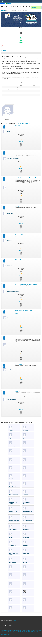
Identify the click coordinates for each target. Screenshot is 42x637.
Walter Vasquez (25, 594)
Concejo (10, 632)
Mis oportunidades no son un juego (23, 310)
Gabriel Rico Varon (12, 478)
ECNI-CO (17, 206)
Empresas (19, 631)
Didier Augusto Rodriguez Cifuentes (13, 291)
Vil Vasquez (9, 317)
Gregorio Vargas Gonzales (13, 486)
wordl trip (17, 391)
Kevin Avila (11, 537)
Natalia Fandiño (25, 562)
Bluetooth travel (19, 151)
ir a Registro (34, 7)
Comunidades (8, 634)
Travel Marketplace (19, 364)
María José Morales (26, 553)
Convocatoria (7, 10)
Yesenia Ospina (12, 602)
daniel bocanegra (12, 446)
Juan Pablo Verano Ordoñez (27, 520)
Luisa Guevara (25, 545)
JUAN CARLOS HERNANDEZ (28, 511)
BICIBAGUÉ (17, 125)
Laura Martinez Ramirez (11, 344)
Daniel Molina (11, 453)
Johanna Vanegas (26, 494)
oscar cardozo (25, 570)
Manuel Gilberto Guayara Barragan (13, 158)
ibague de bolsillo (19, 235)
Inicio (3, 10)
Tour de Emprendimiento (12, 630)
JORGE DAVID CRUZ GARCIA (14, 511)
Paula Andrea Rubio (12, 587)
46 (21, 29)
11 (21, 33)
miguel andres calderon (13, 562)
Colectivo (3, 630)
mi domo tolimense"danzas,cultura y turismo (26, 284)
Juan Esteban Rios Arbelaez (14, 520)
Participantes (25, 10)
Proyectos (3, 632)
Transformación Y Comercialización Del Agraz (26, 337)
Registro (25, 631)
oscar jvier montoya (12, 578)
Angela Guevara (9, 187)
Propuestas (20, 10)
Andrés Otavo (11, 430)
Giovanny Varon (9, 131)
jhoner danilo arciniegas (13, 494)
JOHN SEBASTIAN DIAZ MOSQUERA (13, 503)
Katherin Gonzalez (10, 369)
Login (22, 631)
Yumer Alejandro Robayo (27, 610)
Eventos (37, 631)
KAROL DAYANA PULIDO (13, 529)
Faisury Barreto (25, 470)
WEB (17, 209)
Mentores (7, 632)
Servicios (15, 631)
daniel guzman (25, 446)
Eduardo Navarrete (12, 462)
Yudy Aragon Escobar (26, 602)
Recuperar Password (32, 631)
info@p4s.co (14, 620)
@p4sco (2, 622)
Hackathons (15, 632)
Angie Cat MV (9, 240)
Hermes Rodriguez (26, 486)
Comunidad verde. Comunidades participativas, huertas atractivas (26, 178)
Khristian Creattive (10, 213)
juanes (6, 630)
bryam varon (25, 438)
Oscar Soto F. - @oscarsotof (28, 578)
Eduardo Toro (9, 265)
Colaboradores (13, 10)
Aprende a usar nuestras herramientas (25, 632)
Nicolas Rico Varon (12, 570)
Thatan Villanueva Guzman (11, 399)
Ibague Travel (18, 259)
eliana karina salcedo (13, 470)
